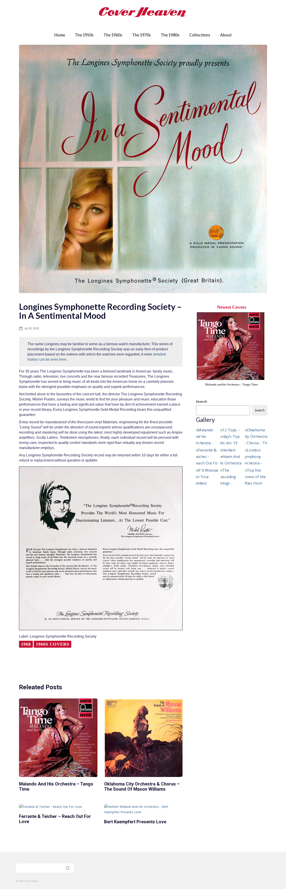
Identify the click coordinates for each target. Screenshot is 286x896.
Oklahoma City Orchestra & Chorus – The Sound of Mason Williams (142, 786)
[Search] (68, 868)
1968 (26, 644)
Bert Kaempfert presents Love (135, 821)
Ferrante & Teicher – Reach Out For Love (55, 819)
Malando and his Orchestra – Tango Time (56, 786)
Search (201, 401)
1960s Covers (52, 644)
